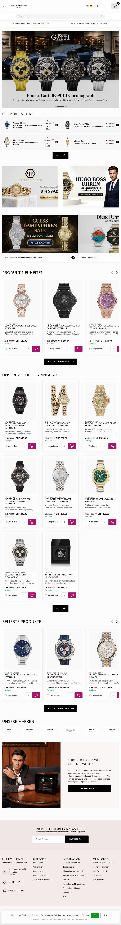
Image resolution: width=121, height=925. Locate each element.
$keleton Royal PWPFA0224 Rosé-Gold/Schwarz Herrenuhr (18, 501)
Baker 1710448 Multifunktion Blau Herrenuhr (22, 676)
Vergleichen (12, 349)
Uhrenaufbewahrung (40, 875)
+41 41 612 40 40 (15, 882)
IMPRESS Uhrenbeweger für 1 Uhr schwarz (59, 576)
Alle (58, 155)
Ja (95, 915)
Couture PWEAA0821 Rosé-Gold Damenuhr (20, 327)
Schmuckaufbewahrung (41, 880)
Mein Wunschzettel (100, 871)
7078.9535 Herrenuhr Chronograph (57, 676)
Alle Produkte (98, 880)
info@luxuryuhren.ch (16, 891)
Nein (105, 915)
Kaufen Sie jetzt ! (89, 789)
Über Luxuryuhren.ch (71, 863)
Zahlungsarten (68, 867)
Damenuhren (37, 867)
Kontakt (66, 880)
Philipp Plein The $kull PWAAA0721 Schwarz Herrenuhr (63, 327)
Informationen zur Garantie (73, 871)
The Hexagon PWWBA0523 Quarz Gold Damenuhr (57, 424)
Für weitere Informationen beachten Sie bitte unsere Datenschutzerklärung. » (60, 919)
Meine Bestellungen (101, 867)
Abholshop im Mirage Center (74, 884)
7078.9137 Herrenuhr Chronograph (15, 576)
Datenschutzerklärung (71, 888)
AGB (64, 897)
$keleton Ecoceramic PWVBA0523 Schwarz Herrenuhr (15, 425)
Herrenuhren (37, 863)
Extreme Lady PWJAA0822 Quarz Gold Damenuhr (100, 424)
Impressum (67, 892)
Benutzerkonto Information (103, 863)
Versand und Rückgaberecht (74, 875)
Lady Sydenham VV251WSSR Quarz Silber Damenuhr (58, 500)
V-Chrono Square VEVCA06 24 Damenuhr (100, 500)
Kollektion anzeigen (58, 362)
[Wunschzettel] (105, 6)
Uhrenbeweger (38, 871)
